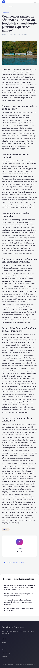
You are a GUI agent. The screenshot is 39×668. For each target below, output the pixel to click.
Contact (4, 656)
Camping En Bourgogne (13, 627)
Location (10, 7)
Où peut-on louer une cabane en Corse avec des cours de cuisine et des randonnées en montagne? (18, 602)
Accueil (4, 7)
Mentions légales (7, 653)
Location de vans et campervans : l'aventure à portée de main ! (19, 609)
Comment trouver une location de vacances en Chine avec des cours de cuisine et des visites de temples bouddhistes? (19, 587)
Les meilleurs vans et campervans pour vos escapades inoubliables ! (18, 595)
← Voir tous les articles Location (13, 563)
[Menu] (35, 1)
